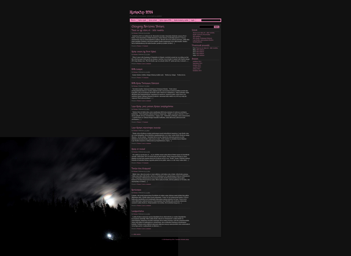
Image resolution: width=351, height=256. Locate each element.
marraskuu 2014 (197, 63)
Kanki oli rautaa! (138, 149)
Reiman (136, 33)
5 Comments (145, 77)
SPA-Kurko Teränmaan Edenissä (145, 83)
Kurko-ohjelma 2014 (165, 20)
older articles (136, 234)
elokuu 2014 (196, 69)
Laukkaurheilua (138, 211)
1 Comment (145, 46)
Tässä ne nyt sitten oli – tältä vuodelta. (148, 30)
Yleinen (139, 46)
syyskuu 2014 (197, 67)
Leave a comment (146, 63)
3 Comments (145, 163)
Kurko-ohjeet (142, 20)
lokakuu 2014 (197, 65)
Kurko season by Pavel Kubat (144, 51)
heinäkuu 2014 (197, 70)
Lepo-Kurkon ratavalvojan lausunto (146, 127)
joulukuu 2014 (197, 61)
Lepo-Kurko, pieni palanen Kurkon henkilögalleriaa (152, 106)
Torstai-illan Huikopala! (141, 168)
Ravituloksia (136, 190)
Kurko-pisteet (153, 20)
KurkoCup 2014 (141, 12)
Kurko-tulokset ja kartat (181, 20)
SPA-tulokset (137, 69)
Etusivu (133, 20)
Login (192, 20)
